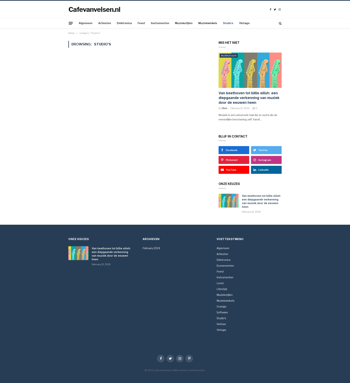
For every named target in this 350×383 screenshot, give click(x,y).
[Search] (280, 23)
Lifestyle (222, 289)
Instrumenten (160, 23)
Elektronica (124, 23)
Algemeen (85, 23)
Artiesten (104, 23)
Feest (141, 23)
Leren (220, 283)
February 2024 (151, 248)
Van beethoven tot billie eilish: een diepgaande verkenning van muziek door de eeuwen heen (249, 98)
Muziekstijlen (183, 23)
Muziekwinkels (207, 23)
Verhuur (221, 324)
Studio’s (228, 23)
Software (222, 312)
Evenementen (225, 265)
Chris (224, 108)
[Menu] (71, 23)
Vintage (244, 23)
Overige (221, 306)
